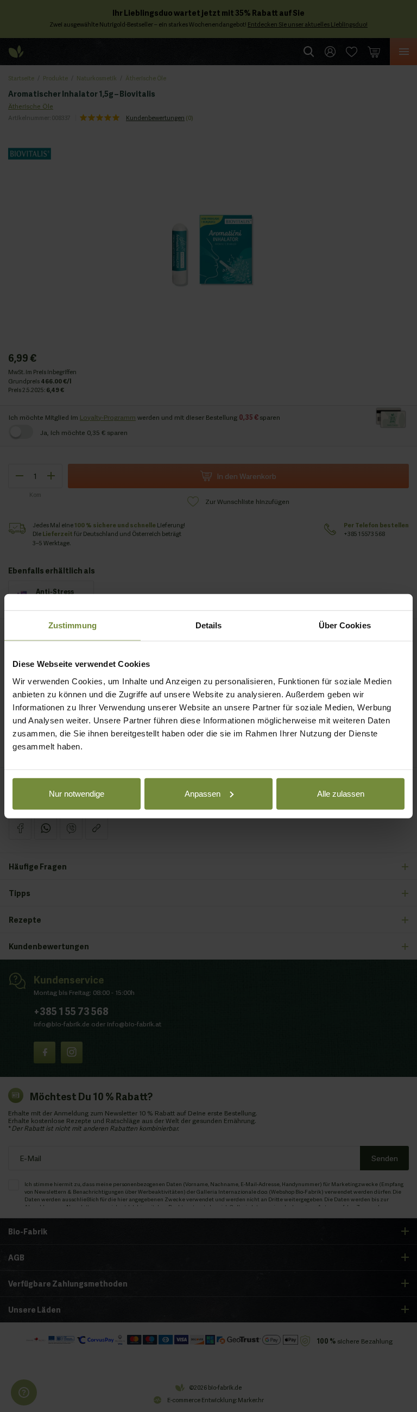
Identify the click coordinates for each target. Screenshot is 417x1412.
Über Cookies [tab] (345, 625)
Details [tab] (208, 625)
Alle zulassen (340, 793)
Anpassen (202, 793)
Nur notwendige (76, 793)
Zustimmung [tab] (72, 625)
